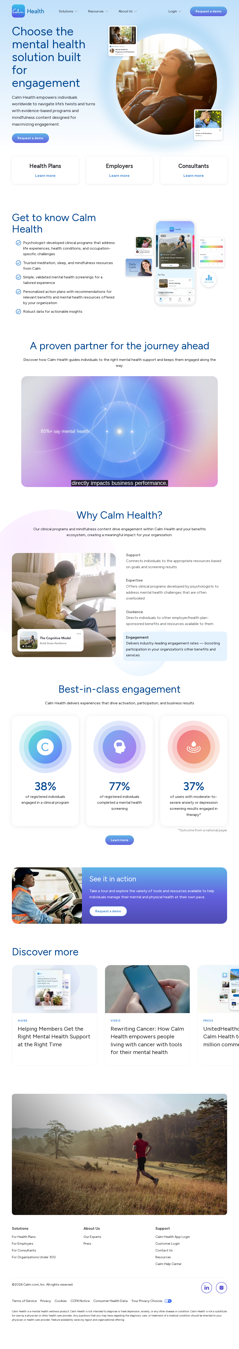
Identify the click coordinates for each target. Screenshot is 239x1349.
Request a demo (208, 11)
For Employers (22, 1244)
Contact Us (164, 1250)
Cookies (61, 1301)
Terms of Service (24, 1301)
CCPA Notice (80, 1301)
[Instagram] (221, 1287)
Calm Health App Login (172, 1237)
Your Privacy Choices (146, 1301)
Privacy (45, 1301)
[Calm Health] (28, 11)
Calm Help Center (168, 1264)
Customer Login (167, 1244)
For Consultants (24, 1250)
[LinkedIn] (206, 1287)
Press (87, 1244)
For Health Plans (24, 1237)
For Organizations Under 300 (34, 1257)
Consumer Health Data (110, 1301)
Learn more (119, 840)
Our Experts (92, 1237)
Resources (163, 1257)
